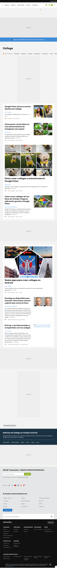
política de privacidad (23, 477)
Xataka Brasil (6, 558)
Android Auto (24, 506)
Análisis (22, 442)
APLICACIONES (20, 5)
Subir (49, 522)
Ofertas (5, 506)
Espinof (25, 531)
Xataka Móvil (6, 531)
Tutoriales (8, 132)
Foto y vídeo (8, 112)
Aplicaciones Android (11, 207)
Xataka (5, 529)
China (51, 53)
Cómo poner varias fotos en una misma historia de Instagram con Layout (17, 126)
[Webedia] (53, 1)
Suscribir (27, 474)
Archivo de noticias (10, 425)
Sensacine (26, 529)
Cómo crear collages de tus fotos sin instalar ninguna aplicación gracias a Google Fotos (17, 200)
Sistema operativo (25, 501)
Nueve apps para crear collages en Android (23, 281)
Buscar (51, 516)
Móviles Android (15, 442)
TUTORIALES (35, 5)
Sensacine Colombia (26, 559)
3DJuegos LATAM (17, 556)
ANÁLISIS (7, 5)
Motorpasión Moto (48, 531)
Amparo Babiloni (12, 319)
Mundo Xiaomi (6, 537)
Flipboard (46, 5)
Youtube (52, 5)
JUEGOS (28, 5)
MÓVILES (13, 5)
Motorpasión (47, 529)
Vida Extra (16, 531)
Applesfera (5, 533)
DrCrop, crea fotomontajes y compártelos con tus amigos (17, 326)
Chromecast (45, 53)
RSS (21, 485)
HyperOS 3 (23, 53)
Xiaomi (37, 442)
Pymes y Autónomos (16, 545)
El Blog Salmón (17, 543)
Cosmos (10, 118)
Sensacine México (28, 556)
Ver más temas (7, 510)
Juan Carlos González (14, 344)
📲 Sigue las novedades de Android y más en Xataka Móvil (27, 39)
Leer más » (18, 138)
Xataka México (6, 556)
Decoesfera (6, 545)
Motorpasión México (47, 557)
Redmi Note (37, 53)
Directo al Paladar (38, 529)
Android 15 (41, 506)
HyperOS (30, 53)
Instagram (49, 5)
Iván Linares (11, 216)
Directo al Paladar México (38, 557)
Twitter (54, 5)
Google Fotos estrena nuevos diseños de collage (18, 107)
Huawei (27, 442)
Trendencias (6, 543)
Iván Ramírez (11, 140)
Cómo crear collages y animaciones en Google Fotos (25, 179)
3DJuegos (16, 529)
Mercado (41, 501)
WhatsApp (16, 53)
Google (32, 442)
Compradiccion (6, 547)
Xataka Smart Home (8, 535)
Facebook (12, 485)
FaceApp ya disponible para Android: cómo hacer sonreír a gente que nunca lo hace (18, 300)
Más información (9, 566)
